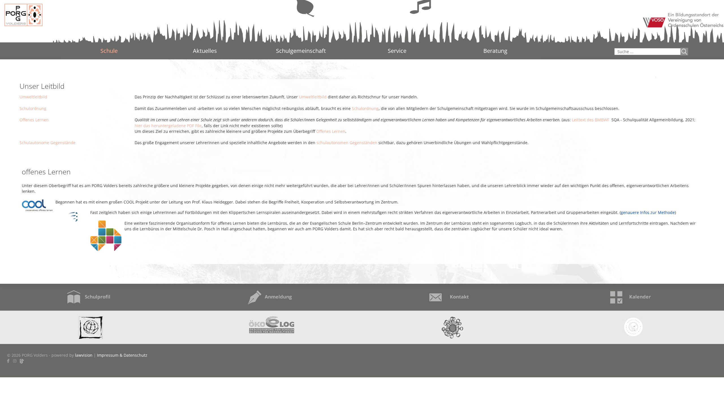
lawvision (83, 355)
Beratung (495, 51)
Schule (109, 51)
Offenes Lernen (34, 119)
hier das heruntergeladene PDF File (168, 125)
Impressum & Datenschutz (122, 355)
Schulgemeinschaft (301, 51)
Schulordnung (33, 108)
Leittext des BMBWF (590, 119)
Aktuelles (205, 51)
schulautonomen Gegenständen (346, 142)
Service (397, 51)
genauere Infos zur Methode (648, 212)
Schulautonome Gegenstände (48, 142)
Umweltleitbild (33, 96)
